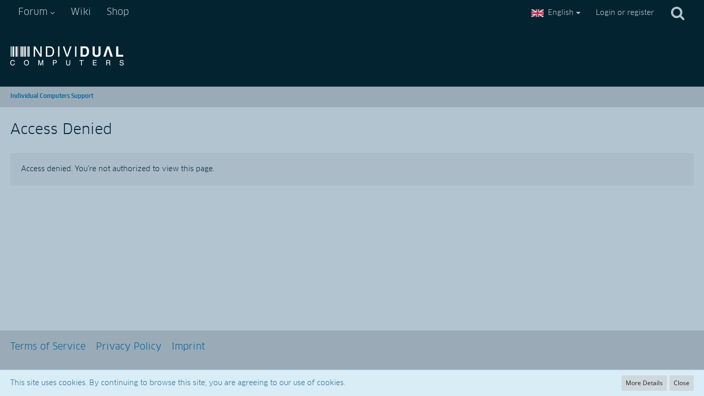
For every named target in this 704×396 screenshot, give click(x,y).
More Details (644, 382)
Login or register (625, 12)
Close (682, 382)
